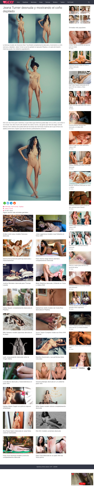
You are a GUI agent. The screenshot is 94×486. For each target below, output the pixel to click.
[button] (4, 203)
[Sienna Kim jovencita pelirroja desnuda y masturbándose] (18, 255)
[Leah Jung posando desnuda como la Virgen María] (18, 354)
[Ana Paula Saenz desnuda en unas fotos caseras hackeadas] (18, 428)
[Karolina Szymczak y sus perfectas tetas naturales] (51, 354)
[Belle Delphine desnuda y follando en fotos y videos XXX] (51, 280)
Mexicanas (33, 2)
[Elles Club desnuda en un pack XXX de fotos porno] (51, 452)
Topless (62, 2)
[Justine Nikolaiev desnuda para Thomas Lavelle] (18, 280)
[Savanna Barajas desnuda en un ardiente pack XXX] (51, 378)
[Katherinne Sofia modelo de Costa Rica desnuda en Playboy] (51, 305)
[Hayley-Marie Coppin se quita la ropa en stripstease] (18, 403)
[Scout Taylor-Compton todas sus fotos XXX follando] (51, 329)
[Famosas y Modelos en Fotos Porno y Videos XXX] (9, 2)
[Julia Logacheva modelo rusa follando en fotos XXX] (51, 231)
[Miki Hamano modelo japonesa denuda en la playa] (18, 329)
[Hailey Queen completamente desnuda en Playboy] (18, 305)
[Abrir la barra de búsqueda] (89, 2)
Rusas (41, 2)
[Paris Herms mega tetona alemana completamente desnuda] (51, 255)
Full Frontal (70, 2)
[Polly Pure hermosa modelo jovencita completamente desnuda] (18, 452)
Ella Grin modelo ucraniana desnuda (48, 431)
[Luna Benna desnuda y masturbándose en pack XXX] (18, 378)
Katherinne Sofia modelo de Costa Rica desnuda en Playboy (49, 309)
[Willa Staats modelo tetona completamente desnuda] (51, 403)
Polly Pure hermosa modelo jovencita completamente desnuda (16, 456)
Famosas (47, 2)
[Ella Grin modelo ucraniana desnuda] (51, 428)
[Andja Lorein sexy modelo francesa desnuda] (18, 231)
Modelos (55, 2)
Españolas (25, 2)
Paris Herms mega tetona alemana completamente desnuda (48, 259)
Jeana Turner (9, 208)
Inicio (18, 2)
